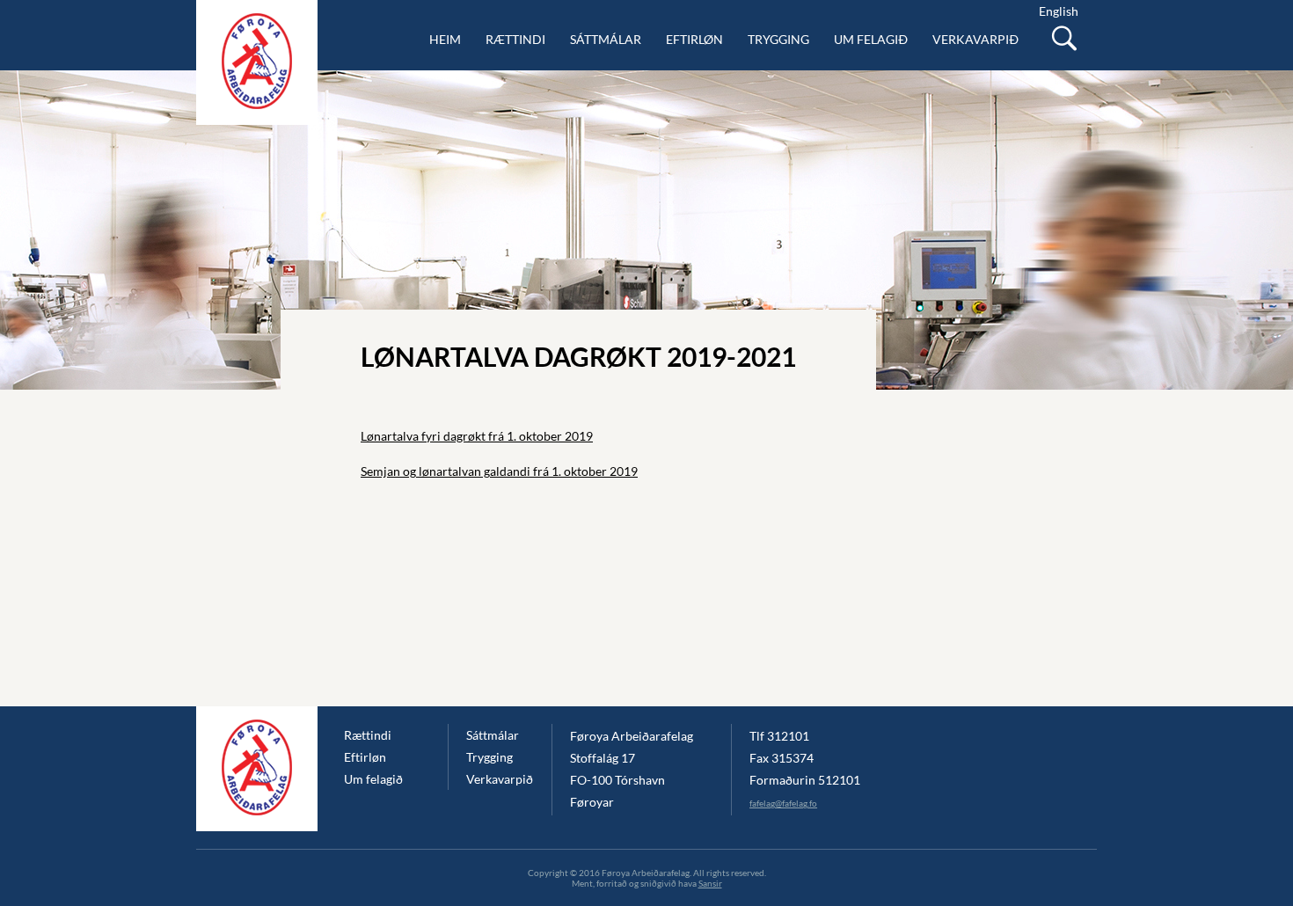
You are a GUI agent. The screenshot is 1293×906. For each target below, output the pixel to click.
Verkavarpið (975, 39)
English (1058, 11)
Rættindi (515, 39)
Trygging (778, 39)
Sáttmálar (605, 39)
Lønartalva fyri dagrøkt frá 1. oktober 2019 (477, 435)
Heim (445, 39)
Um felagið (871, 39)
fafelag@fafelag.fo (783, 803)
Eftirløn (694, 39)
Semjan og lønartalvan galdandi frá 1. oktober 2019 (499, 471)
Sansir (710, 883)
